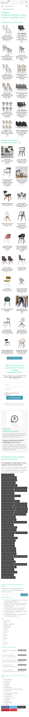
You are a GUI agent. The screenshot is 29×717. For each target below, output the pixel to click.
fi (4, 640)
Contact (6, 704)
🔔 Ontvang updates (14, 398)
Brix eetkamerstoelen (7, 506)
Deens (6, 643)
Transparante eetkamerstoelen (9, 572)
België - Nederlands (9, 624)
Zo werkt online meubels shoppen (13, 689)
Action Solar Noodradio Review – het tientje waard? (14, 656)
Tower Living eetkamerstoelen (9, 477)
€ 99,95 (7, 38)
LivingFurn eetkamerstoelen (8, 482)
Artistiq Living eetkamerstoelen (9, 527)
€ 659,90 (7, 114)
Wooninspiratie (8, 702)
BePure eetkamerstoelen (7, 569)
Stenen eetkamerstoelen (7, 511)
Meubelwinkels (8, 687)
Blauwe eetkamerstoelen (21, 511)
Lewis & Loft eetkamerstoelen (9, 530)
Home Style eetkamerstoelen (8, 551)
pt (5, 637)
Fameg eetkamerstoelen (7, 564)
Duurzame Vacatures (9, 609)
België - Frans (7, 625)
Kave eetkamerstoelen (7, 522)
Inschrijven (24, 594)
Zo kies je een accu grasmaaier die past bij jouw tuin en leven (14, 670)
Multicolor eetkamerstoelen (8, 540)
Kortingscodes (8, 696)
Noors (6, 629)
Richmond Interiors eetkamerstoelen (10, 501)
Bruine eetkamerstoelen (7, 559)
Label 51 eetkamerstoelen (20, 556)
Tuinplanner (7, 699)
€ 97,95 (7, 58)
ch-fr (5, 633)
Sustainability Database (10, 614)
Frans (5, 622)
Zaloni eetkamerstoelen (7, 535)
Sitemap (6, 686)
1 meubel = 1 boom (9, 698)
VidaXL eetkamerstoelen (7, 488)
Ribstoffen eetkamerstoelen (8, 517)
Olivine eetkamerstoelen (20, 488)
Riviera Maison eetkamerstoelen (9, 538)
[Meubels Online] (2, 6)
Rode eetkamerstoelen (7, 556)
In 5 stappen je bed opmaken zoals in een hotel (14, 665)
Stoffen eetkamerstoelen (20, 503)
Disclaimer (7, 684)
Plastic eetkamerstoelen (7, 575)
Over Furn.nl (7, 681)
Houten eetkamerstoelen (7, 474)
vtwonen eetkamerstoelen (8, 546)
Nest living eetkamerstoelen (8, 509)
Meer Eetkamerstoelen (15, 358)
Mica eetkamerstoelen (22, 509)
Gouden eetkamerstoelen (8, 543)
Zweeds (6, 630)
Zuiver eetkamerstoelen (7, 503)
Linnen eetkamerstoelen (7, 490)
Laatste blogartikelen (8, 647)
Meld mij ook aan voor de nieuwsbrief (11, 393)
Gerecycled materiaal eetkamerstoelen (11, 496)
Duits (5, 635)
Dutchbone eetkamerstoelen (8, 548)
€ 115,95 (7, 77)
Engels (6, 638)
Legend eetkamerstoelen (7, 493)
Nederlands (7, 621)
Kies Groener (7, 608)
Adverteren (7, 701)
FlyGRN (6, 603)
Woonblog (7, 682)
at (4, 645)
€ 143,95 (7, 95)
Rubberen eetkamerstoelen (8, 577)
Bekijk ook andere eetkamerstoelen (9, 141)
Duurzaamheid (8, 694)
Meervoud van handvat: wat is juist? (14, 651)
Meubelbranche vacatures (11, 693)
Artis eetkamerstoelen (7, 514)
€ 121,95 (22, 114)
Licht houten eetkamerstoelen (9, 567)
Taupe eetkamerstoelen (20, 564)
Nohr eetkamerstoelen (21, 532)
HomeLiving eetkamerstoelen (8, 519)
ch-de (5, 632)
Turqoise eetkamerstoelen (8, 532)
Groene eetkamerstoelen (8, 498)
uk (5, 641)
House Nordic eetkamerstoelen (9, 485)
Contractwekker (8, 611)
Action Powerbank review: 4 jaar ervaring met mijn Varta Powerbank (14, 660)
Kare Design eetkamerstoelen (9, 553)
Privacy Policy (7, 690)
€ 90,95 (21, 39)
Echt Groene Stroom (9, 605)
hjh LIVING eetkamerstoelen (8, 561)
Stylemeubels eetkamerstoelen (9, 480)
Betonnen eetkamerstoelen (20, 506)
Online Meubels (8, 679)
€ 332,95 (7, 133)
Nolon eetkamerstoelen (7, 525)
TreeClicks (7, 600)
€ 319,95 (22, 77)
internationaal (20, 609)
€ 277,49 (22, 58)
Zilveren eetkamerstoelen (20, 522)
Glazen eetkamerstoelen (19, 514)
